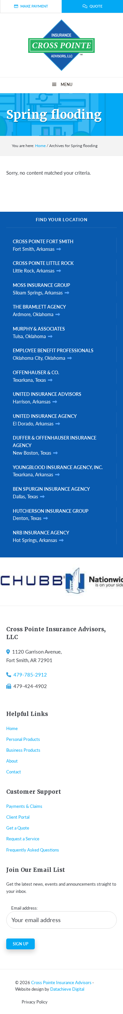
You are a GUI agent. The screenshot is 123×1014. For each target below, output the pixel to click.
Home (12, 728)
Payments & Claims (24, 806)
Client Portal (18, 817)
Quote (96, 6)
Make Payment (34, 6)
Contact (13, 771)
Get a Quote (17, 828)
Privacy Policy (35, 1002)
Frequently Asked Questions (32, 850)
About (12, 761)
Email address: (24, 908)
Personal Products (23, 739)
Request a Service (22, 838)
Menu (66, 84)
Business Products (23, 750)
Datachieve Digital (67, 989)
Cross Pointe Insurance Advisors (61, 982)
